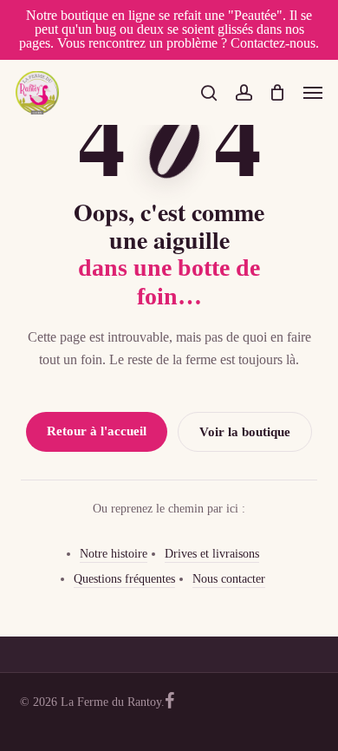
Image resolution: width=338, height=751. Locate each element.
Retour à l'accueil (96, 431)
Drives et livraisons (212, 553)
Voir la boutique (244, 432)
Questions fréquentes (124, 578)
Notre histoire (113, 553)
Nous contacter (228, 578)
